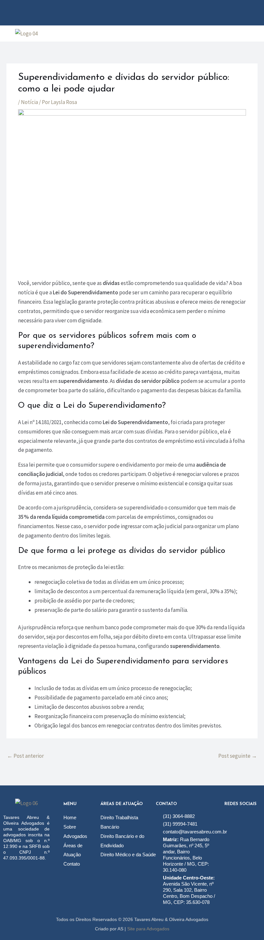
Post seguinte (237, 755)
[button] (158, 33)
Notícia (29, 102)
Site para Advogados (148, 928)
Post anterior (25, 755)
